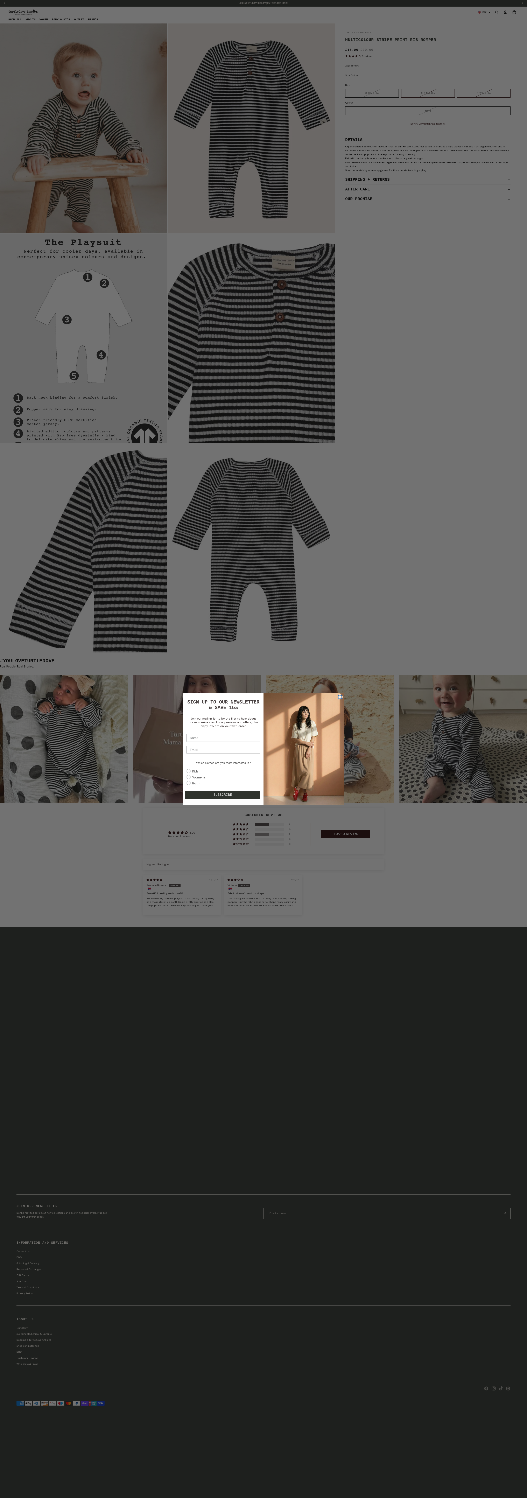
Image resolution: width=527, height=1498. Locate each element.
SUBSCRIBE (222, 795)
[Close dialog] (340, 697)
